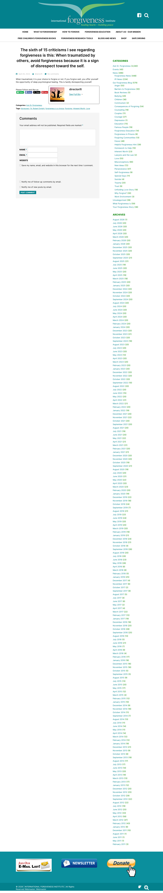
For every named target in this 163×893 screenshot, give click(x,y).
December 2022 (120, 372)
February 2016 (119, 657)
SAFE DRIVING (138, 38)
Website (23, 160)
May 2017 (117, 605)
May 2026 (117, 230)
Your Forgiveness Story (123, 207)
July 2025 (117, 264)
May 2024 (117, 313)
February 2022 (119, 407)
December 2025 (120, 247)
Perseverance (121, 169)
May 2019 (117, 521)
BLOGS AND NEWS (107, 38)
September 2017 (120, 591)
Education (119, 124)
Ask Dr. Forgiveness (34, 105)
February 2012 (119, 823)
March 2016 (118, 653)
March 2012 (118, 820)
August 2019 (118, 511)
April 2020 (117, 483)
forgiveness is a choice (54, 108)
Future (117, 141)
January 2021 (119, 452)
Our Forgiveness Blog (122, 82)
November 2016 (120, 625)
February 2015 (119, 698)
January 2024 (119, 327)
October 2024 (119, 296)
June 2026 (117, 226)
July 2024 (117, 306)
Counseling (120, 110)
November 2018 (120, 542)
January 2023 (119, 369)
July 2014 (117, 723)
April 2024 (117, 317)
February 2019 (119, 532)
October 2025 (119, 254)
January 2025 (119, 285)
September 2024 (120, 299)
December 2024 (120, 289)
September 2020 (120, 466)
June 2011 (117, 837)
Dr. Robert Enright (37, 108)
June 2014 (117, 726)
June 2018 (117, 559)
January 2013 (119, 785)
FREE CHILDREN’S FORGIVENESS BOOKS (37, 38)
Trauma (118, 183)
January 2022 (119, 410)
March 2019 (118, 528)
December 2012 (120, 788)
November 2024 (120, 292)
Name (23, 149)
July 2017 (117, 598)
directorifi (38, 74)
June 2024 (117, 310)
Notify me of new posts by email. (37, 187)
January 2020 (119, 494)
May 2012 (117, 813)
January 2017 (119, 618)
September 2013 (120, 757)
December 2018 (120, 539)
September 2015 (120, 674)
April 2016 (117, 650)
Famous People (121, 127)
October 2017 (119, 587)
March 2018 (118, 570)
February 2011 (119, 844)
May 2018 (117, 563)
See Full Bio (75, 94)
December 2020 (120, 455)
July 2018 (117, 556)
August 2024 (118, 303)
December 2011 (120, 830)
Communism (120, 103)
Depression (120, 120)
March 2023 (118, 362)
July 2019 (117, 514)
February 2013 (119, 782)
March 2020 (118, 487)
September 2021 (120, 424)
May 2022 (117, 396)
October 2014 (119, 712)
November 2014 (120, 709)
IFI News (118, 79)
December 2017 (120, 580)
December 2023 (120, 330)
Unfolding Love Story (124, 189)
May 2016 (117, 646)
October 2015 (119, 670)
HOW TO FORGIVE (70, 32)
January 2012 (119, 827)
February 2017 (119, 615)
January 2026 (119, 244)
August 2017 (118, 594)
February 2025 (119, 282)
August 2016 (118, 636)
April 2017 (117, 608)
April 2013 (117, 775)
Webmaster (41, 889)
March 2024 (118, 320)
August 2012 (118, 802)
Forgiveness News (123, 76)
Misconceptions (122, 162)
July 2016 (117, 639)
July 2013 (117, 764)
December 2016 (120, 622)
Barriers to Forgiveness (125, 89)
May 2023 (117, 355)
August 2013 (118, 761)
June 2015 (117, 684)
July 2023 (117, 348)
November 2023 (120, 334)
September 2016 (120, 632)
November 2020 (120, 459)
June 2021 (117, 435)
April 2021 (117, 441)
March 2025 (118, 278)
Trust (117, 186)
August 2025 (118, 261)
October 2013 (119, 754)
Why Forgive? (121, 193)
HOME (25, 32)
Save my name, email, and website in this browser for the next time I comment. (57, 165)
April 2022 (117, 400)
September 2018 (120, 549)
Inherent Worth (79, 108)
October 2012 (119, 795)
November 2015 (120, 667)
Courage (118, 117)
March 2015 (118, 695)
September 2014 (120, 716)
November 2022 (120, 376)
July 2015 (117, 681)
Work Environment (123, 196)
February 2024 (119, 323)
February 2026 (119, 240)
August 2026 (118, 219)
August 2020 (118, 469)
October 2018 (119, 546)
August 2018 (118, 552)
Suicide (118, 179)
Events (116, 69)
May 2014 (117, 729)
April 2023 (117, 358)
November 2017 (120, 584)
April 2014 (117, 733)
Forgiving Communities (125, 137)
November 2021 (120, 417)
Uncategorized (119, 200)
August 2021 (118, 428)
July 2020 (117, 473)
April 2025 (117, 275)
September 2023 (120, 341)
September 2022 (120, 382)
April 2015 (117, 691)
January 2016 (119, 660)
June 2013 (117, 768)
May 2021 (117, 438)
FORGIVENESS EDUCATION (97, 32)
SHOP (123, 38)
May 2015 (117, 688)
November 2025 (120, 251)
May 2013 (117, 771)
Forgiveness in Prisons (125, 134)
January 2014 (119, 743)
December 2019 (120, 497)
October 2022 (119, 379)
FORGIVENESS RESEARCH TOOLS (77, 38)
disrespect (25, 108)
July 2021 (117, 431)
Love (88, 108)
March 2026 (118, 237)
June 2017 (117, 601)
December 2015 (120, 664)
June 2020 (117, 476)
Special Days (120, 176)
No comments (53, 74)
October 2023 (119, 337)
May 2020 (117, 480)
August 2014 (118, 719)
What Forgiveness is (122, 203)
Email (23, 155)
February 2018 (119, 573)
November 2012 (120, 792)
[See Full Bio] (82, 94)
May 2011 (117, 841)
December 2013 (120, 747)
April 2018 (117, 566)
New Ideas (119, 165)
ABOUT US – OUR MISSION (128, 32)
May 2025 (117, 271)
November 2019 (120, 500)
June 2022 (117, 393)
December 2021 (120, 414)
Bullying (118, 96)
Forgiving (68, 108)
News (115, 73)
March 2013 (118, 778)
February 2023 (119, 365)
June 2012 (117, 809)
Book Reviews (121, 92)
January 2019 (119, 535)
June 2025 (117, 268)
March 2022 (118, 403)
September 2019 (120, 507)
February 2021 (119, 448)
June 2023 (117, 351)
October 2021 (119, 421)
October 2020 (119, 462)
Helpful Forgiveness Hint (126, 144)
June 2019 (117, 518)
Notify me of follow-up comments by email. (41, 182)
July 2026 (117, 223)
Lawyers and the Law (124, 155)
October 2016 (119, 629)
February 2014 (119, 740)
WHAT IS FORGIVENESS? (45, 32)
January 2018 (119, 577)
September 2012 (120, 799)
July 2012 (117, 806)
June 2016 (117, 643)
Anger (117, 85)
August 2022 (118, 386)
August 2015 (118, 677)
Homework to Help (123, 148)
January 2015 (119, 702)
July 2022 (117, 389)
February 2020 (119, 490)
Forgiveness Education (125, 130)
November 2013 (120, 750)
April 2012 (117, 816)
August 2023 (118, 344)
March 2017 (118, 611)
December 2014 (120, 705)
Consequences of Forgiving (127, 106)
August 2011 (118, 834)
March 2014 (118, 736)
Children (118, 99)
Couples (118, 113)
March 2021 (118, 445)
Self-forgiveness (122, 172)
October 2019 (119, 504)
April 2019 (117, 525)
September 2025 (120, 258)
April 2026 (117, 233)
